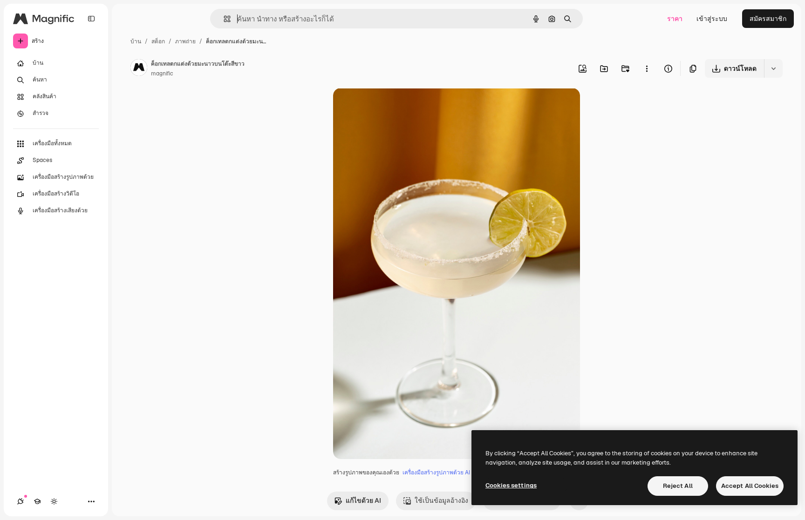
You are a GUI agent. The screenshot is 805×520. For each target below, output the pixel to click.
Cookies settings (511, 485)
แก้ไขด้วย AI (363, 500)
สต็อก (158, 41)
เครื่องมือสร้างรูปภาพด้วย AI (436, 472)
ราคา (674, 18)
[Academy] (37, 501)
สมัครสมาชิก (768, 18)
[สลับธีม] (54, 501)
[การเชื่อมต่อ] (20, 501)
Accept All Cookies (749, 486)
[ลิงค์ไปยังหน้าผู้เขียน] (138, 69)
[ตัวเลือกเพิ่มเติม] (646, 68)
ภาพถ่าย (185, 41)
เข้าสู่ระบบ (711, 18)
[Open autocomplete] (223, 18)
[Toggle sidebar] (91, 18)
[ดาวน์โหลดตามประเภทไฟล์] (773, 68)
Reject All (678, 486)
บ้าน (135, 41)
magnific (162, 73)
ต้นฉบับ (391, 105)
